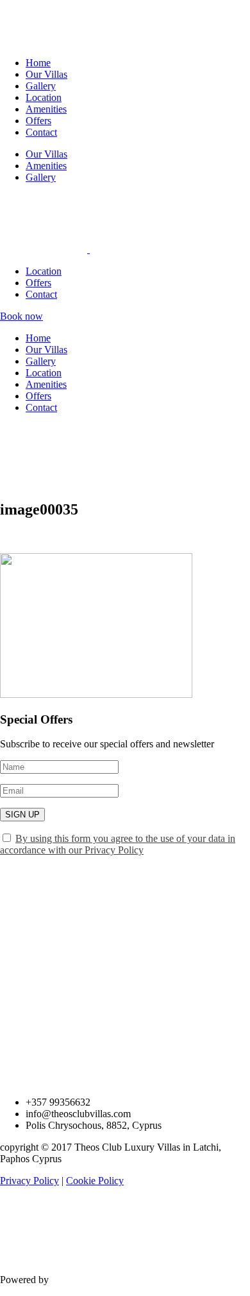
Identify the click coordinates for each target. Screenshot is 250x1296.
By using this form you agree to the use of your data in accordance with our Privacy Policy (117, 844)
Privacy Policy (29, 1180)
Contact (41, 132)
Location (44, 97)
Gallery (41, 85)
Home (38, 62)
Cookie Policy (95, 1180)
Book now (21, 316)
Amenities (46, 109)
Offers (38, 120)
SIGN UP (22, 814)
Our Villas (46, 74)
